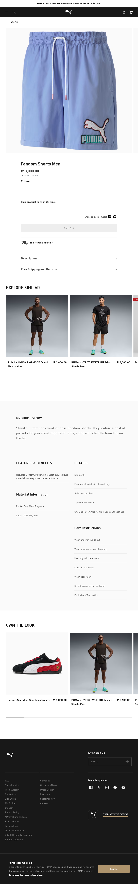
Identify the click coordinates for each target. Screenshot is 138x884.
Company (45, 780)
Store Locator (12, 785)
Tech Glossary (12, 789)
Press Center (47, 789)
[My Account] (124, 12)
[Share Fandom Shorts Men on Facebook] (109, 216)
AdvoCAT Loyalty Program (18, 834)
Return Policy (12, 812)
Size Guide (10, 798)
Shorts (14, 21)
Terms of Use (12, 825)
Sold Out (69, 228)
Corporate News (48, 785)
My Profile (10, 803)
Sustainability (47, 798)
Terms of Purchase (14, 830)
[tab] (33, 157)
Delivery (9, 807)
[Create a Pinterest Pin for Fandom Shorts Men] (114, 216)
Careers (44, 803)
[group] (37, 332)
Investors (45, 794)
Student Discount (14, 839)
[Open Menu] (7, 12)
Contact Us (10, 794)
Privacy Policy (12, 821)
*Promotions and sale (16, 816)
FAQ (7, 780)
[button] (7, 12)
